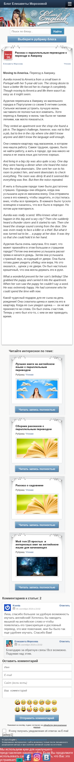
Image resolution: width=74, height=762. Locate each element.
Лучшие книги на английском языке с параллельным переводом (35, 366)
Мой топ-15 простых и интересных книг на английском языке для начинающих (37, 544)
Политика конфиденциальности (32, 740)
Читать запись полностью (37, 409)
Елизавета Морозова (13, 64)
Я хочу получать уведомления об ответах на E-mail (38, 731)
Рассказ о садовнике (29, 485)
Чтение (67, 64)
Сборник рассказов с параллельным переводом (34, 428)
